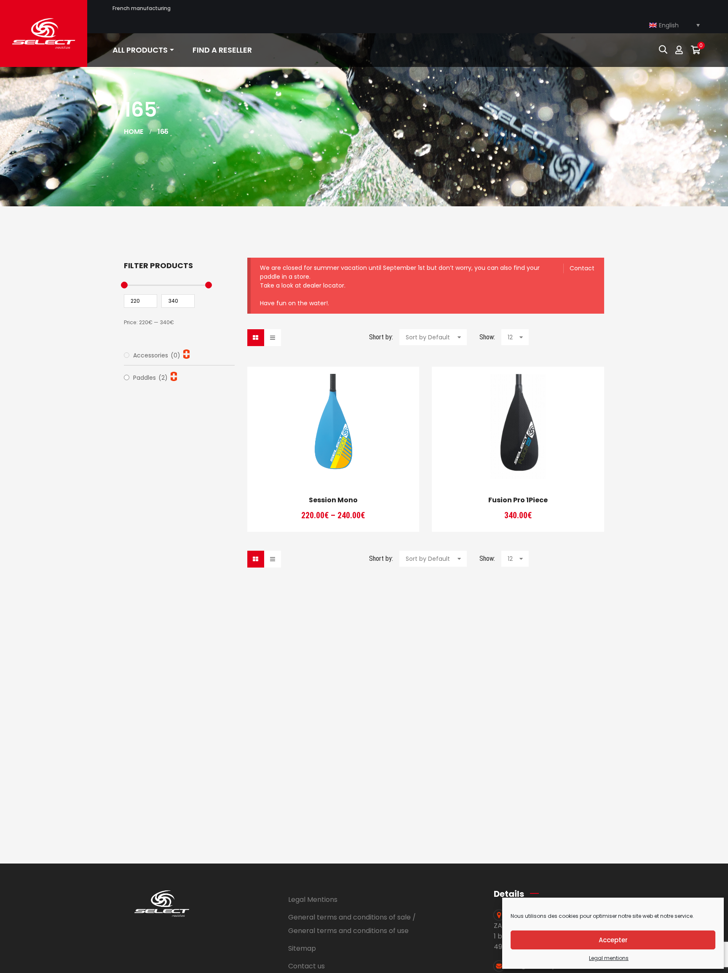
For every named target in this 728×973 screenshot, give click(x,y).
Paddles (150, 377)
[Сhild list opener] (186, 354)
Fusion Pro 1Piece (518, 500)
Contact (582, 268)
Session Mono (333, 500)
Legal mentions (609, 958)
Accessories (156, 355)
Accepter (613, 940)
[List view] (272, 337)
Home (133, 131)
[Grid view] (255, 337)
